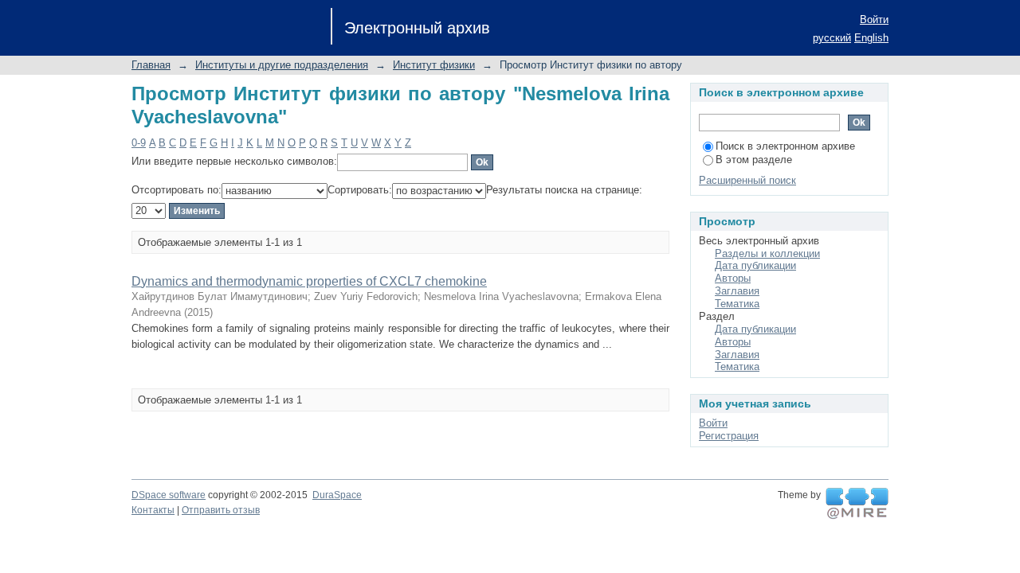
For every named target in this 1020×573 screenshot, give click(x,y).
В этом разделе (754, 160)
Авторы (733, 278)
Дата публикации (755, 265)
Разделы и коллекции (767, 253)
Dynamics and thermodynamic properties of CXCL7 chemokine (309, 281)
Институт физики (434, 65)
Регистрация (729, 436)
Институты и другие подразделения (281, 65)
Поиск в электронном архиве (785, 146)
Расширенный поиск (747, 180)
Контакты (153, 510)
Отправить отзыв (221, 510)
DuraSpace (337, 495)
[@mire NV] (857, 503)
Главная (151, 65)
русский (832, 38)
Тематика (737, 304)
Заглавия (737, 291)
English (871, 38)
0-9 (138, 143)
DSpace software (168, 495)
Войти (874, 19)
